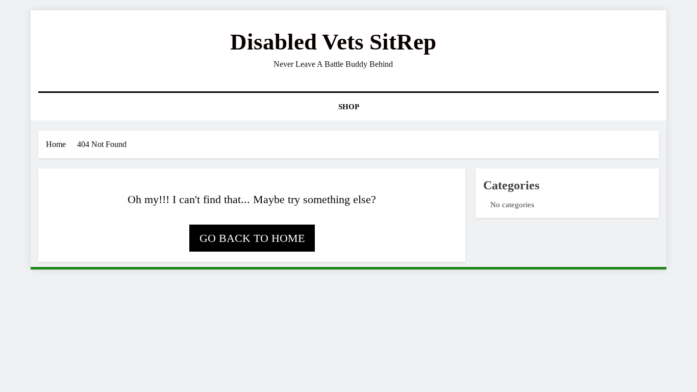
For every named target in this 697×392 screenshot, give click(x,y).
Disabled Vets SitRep (333, 42)
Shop (348, 107)
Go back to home (252, 238)
